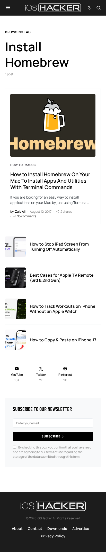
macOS (30, 165)
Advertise (80, 528)
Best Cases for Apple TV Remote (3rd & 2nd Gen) (62, 277)
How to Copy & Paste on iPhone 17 (63, 340)
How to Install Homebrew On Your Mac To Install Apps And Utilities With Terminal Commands (50, 181)
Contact (35, 528)
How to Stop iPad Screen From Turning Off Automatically (59, 246)
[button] (8, 8)
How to (16, 165)
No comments (26, 216)
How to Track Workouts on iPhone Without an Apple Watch (62, 308)
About (17, 528)
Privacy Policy (53, 536)
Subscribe (50, 436)
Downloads (57, 528)
